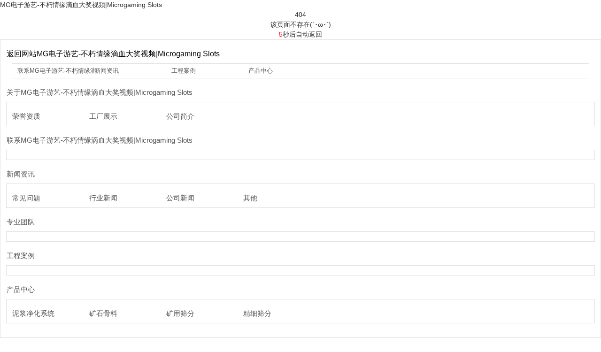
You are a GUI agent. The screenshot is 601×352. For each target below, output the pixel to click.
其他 (250, 198)
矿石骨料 (103, 313)
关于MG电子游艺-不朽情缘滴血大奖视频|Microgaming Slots (100, 92)
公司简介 (180, 116)
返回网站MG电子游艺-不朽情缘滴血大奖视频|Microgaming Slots (113, 54)
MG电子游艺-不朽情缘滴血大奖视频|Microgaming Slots (81, 4)
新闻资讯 (106, 70)
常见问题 (26, 198)
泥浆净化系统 (33, 313)
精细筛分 (257, 313)
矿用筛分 (180, 313)
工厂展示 (103, 116)
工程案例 (183, 70)
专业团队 (21, 222)
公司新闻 (180, 198)
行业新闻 (103, 198)
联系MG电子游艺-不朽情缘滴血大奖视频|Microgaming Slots (100, 140)
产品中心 (260, 70)
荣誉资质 (26, 116)
